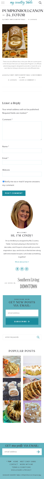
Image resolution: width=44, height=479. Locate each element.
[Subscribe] (38, 451)
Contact (14, 464)
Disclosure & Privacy (21, 470)
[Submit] (38, 337)
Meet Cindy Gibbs (28, 461)
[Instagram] (26, 269)
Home (15, 461)
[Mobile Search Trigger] (40, 4)
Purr (40, 475)
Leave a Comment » (28, 80)
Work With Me (26, 464)
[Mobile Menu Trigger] (3, 4)
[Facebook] (17, 269)
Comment (7, 120)
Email (5, 158)
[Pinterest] (22, 269)
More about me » (22, 262)
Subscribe (21, 322)
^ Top (9, 461)
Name (5, 147)
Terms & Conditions (21, 467)
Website (6, 170)
